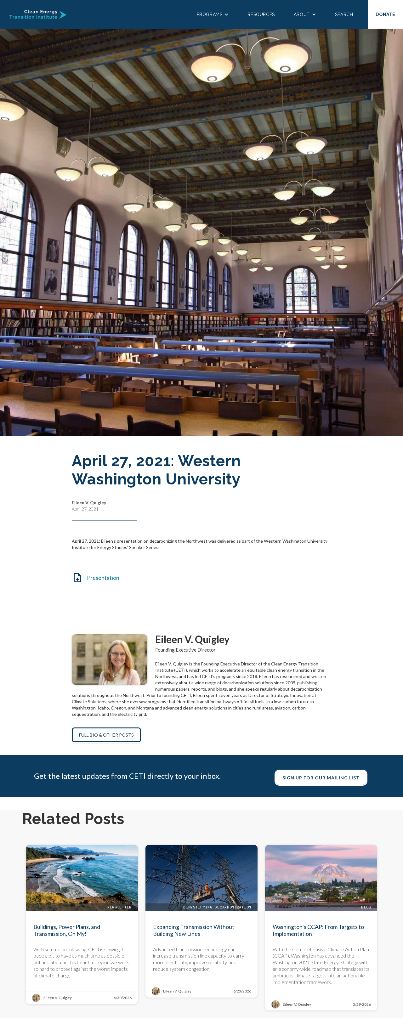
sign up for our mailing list (321, 777)
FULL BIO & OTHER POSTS (106, 735)
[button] (212, 14)
